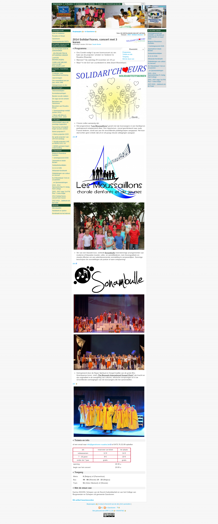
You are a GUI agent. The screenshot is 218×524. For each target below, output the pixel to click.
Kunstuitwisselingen (59, 93)
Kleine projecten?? (58, 131)
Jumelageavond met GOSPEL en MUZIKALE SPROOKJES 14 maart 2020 (156, 36)
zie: (74, 137)
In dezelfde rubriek (154, 30)
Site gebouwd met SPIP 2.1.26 (102, 510)
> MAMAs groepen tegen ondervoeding (60, 147)
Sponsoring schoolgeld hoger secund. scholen (60, 128)
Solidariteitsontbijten (155, 53)
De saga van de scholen (60, 99)
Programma (126, 52)
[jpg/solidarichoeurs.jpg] (111, 120)
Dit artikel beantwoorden (83, 500)
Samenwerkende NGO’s (60, 41)
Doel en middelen (58, 33)
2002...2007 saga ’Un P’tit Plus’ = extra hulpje (157, 80)
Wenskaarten (56, 208)
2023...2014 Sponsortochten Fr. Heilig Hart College (156, 75)
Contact (100, 4)
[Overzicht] (74, 48)
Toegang (125, 57)
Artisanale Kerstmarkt (155, 59)
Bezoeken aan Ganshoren (57, 102)
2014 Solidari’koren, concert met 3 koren (59, 197)
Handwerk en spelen (59, 211)
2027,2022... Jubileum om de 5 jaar (157, 85)
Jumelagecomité (58, 30)
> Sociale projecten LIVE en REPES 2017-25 (60, 142)
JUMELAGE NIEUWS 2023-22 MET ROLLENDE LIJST (59, 64)
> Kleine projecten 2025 (60, 134)
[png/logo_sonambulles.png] (109, 292)
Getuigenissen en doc (59, 85)
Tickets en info (127, 54)
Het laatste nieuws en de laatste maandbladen (60, 45)
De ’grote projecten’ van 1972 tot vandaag (60, 138)
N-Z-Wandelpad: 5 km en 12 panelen (156, 67)
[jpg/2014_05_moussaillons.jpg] (109, 249)
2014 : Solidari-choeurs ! (136, 34)
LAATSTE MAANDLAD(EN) (58, 59)
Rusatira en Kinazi (58, 36)
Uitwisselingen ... (58, 88)
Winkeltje (91, 4)
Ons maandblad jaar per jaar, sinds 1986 (60, 81)
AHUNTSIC (120, 510)
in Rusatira (69, 4)
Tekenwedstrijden (58, 91)
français (162, 6)
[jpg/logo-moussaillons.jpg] (109, 200)
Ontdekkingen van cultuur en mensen (156, 62)
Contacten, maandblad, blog (60, 70)
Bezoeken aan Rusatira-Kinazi (60, 107)
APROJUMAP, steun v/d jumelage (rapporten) (60, 123)
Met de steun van (128, 59)
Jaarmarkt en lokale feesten (154, 50)
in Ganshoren (90, 31)
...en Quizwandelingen (155, 70)
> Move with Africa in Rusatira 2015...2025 (59, 116)
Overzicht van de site (113, 4)
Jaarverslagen (57, 78)
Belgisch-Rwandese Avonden (155, 42)
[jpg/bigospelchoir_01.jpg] (109, 436)
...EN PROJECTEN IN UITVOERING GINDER (60, 54)
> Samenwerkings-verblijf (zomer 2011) (61, 111)
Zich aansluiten (125, 504)
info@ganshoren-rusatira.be (98, 444)
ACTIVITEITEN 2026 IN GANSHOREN (60, 50)
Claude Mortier (96, 44)
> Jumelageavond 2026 (156, 46)
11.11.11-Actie (152, 56)
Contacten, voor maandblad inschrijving (60, 74)
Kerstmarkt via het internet (61, 213)
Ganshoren (56, 39)
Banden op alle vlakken (60, 96)
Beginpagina (77, 31)
